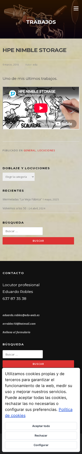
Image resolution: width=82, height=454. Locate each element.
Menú (75, 8)
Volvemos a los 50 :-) (16, 208)
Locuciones (46, 150)
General (30, 150)
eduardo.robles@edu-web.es (21, 315)
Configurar (41, 445)
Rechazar (41, 435)
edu (35, 64)
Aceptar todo (41, 426)
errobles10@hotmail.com (19, 324)
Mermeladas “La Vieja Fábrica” (22, 199)
